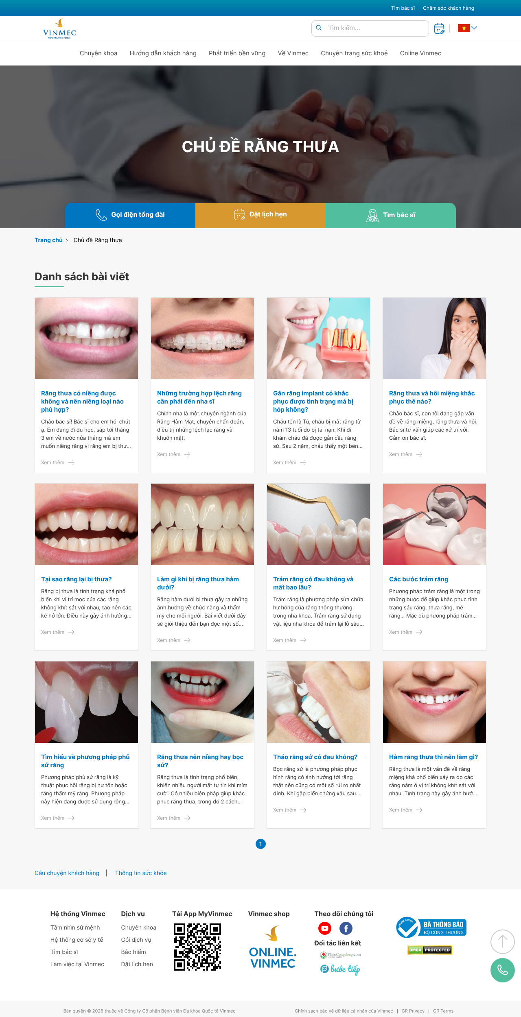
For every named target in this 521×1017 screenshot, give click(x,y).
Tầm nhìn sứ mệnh (75, 927)
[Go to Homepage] (59, 28)
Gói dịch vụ (136, 939)
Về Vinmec (293, 53)
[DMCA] (429, 950)
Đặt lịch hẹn (137, 964)
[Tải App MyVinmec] (197, 947)
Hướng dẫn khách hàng (163, 53)
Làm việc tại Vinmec (77, 964)
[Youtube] (324, 928)
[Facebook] (345, 928)
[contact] (502, 970)
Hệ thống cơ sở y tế (76, 939)
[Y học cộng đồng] (340, 955)
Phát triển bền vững (237, 53)
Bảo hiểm (133, 952)
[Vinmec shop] (273, 947)
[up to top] (502, 942)
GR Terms (443, 1011)
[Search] (318, 28)
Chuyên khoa (99, 53)
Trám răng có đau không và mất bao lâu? (313, 583)
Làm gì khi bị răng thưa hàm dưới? (198, 583)
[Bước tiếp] (340, 969)
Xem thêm (52, 462)
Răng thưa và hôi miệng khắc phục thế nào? (432, 397)
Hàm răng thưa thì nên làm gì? (433, 757)
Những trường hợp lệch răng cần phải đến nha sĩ (199, 397)
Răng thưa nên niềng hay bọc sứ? (200, 761)
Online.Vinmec (421, 53)
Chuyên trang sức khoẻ (354, 53)
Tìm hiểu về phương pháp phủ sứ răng (85, 761)
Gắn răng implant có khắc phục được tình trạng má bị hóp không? (313, 401)
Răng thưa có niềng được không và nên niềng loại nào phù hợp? (82, 401)
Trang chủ (49, 240)
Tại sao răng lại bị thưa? (76, 579)
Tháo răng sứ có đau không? (315, 757)
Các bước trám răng (418, 579)
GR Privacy (413, 1011)
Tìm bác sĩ (403, 8)
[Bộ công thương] (429, 927)
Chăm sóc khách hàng (448, 8)
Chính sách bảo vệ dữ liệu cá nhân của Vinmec (344, 1011)
